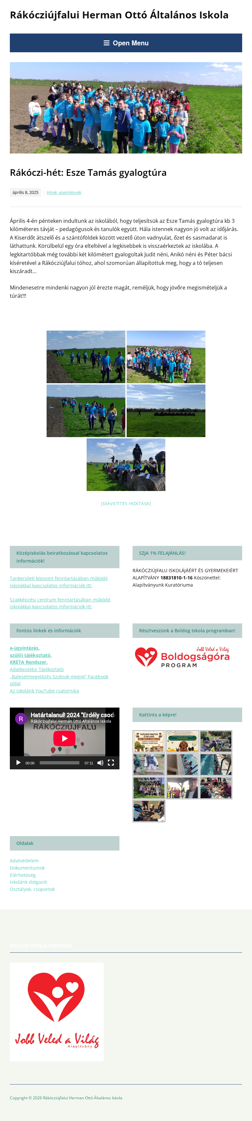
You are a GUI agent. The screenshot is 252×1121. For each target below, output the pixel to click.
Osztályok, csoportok (32, 889)
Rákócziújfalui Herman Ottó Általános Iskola (119, 14)
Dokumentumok (27, 868)
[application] (64, 738)
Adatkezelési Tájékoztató (37, 669)
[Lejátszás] (18, 762)
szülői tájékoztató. (31, 655)
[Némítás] (100, 762)
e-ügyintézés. (25, 648)
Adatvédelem (24, 860)
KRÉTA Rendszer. (29, 662)
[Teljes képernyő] (111, 762)
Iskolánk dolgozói (28, 882)
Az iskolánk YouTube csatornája (44, 691)
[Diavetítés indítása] (126, 503)
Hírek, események (64, 192)
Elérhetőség (23, 875)
